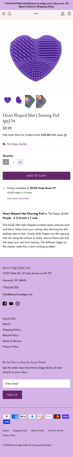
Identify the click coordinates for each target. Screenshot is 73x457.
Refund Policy (11, 335)
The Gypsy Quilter (17, 144)
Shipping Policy (12, 330)
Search (7, 324)
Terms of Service (12, 341)
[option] (36, 56)
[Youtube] (11, 304)
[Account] (62, 13)
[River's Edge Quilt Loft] (36, 13)
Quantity (8, 156)
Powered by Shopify (42, 445)
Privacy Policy (11, 346)
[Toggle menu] (3, 13)
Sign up (12, 394)
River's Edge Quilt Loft (21, 445)
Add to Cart (36, 176)
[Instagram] (18, 304)
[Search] (11, 13)
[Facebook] (5, 304)
